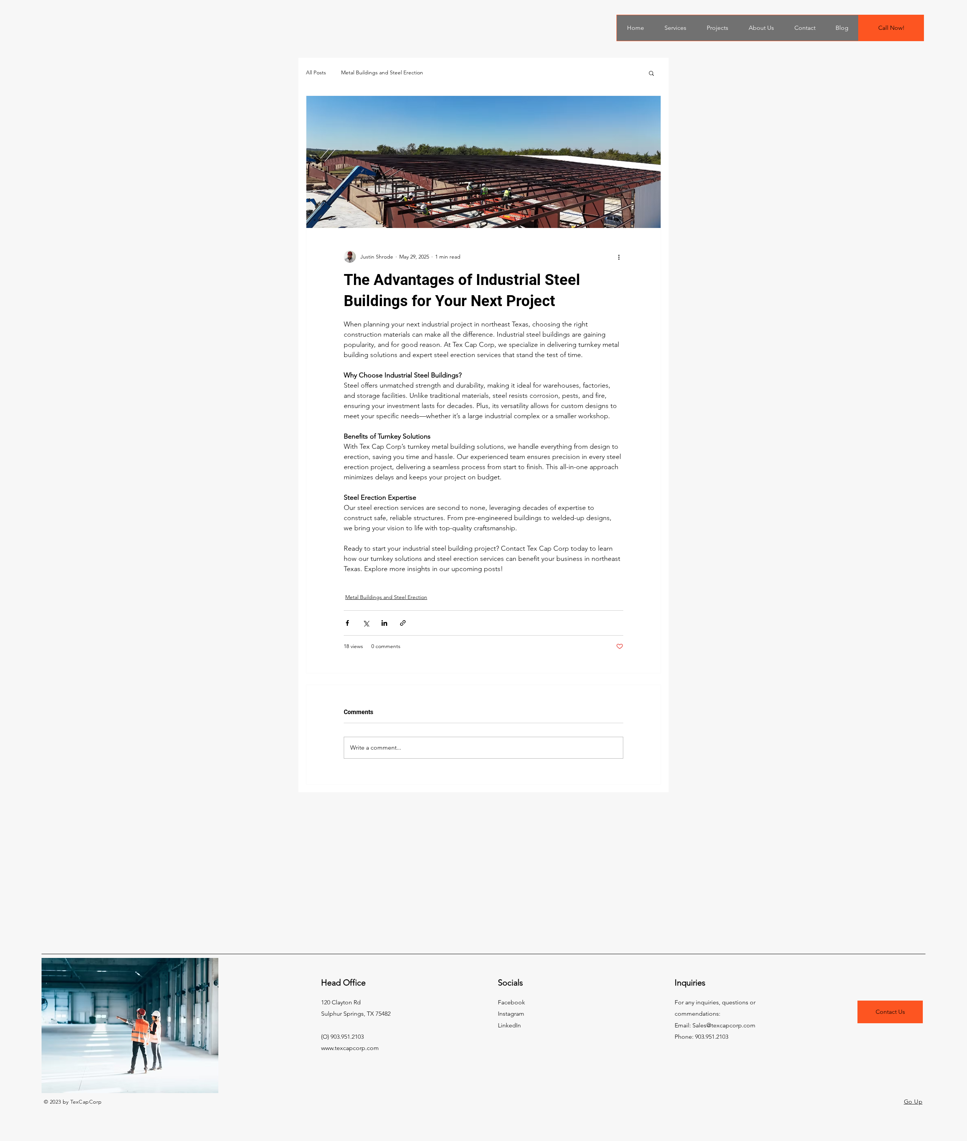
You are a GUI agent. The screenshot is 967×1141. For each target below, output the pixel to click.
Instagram (511, 1013)
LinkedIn (509, 1025)
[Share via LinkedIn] (384, 623)
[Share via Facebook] (347, 623)
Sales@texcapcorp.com (723, 1025)
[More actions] (618, 256)
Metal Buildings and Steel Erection (382, 72)
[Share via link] (402, 623)
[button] (651, 73)
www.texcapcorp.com (350, 1048)
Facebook (511, 1002)
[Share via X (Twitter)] (365, 623)
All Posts (316, 72)
